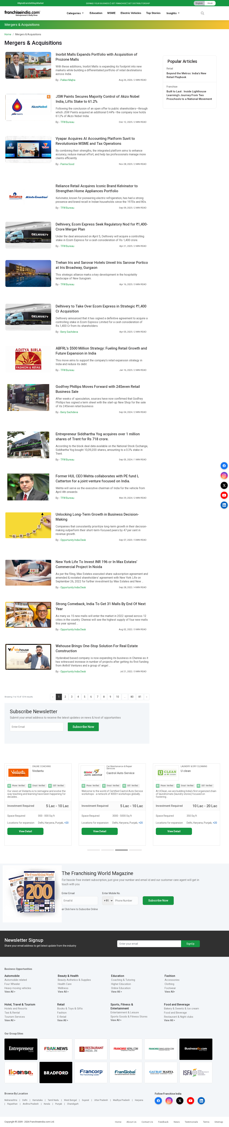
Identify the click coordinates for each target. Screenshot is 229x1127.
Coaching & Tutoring (123, 979)
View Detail (25, 831)
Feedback (163, 1122)
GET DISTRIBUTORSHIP (139, 3)
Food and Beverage (177, 1004)
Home (7, 34)
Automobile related (15, 979)
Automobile (12, 976)
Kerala (47, 1104)
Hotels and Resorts (15, 1008)
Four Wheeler (12, 984)
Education (96, 13)
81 (139, 696)
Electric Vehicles (131, 13)
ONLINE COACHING (41, 766)
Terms (206, 1122)
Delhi (24, 1100)
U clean (186, 771)
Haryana (139, 1100)
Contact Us (147, 1122)
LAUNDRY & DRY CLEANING (194, 766)
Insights (172, 13)
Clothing (169, 984)
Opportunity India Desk (73, 540)
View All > (9, 991)
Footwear (170, 988)
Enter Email (68, 893)
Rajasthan (12, 1104)
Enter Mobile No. (111, 893)
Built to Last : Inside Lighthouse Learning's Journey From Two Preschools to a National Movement (189, 95)
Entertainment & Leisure (125, 1012)
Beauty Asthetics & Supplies (74, 979)
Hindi (210, 3)
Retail (170, 68)
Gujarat (85, 1100)
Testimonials (191, 1122)
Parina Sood (67, 164)
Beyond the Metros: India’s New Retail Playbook (186, 75)
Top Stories (153, 13)
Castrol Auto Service (120, 773)
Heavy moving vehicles (17, 988)
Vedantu (38, 771)
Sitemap (219, 1122)
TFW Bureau (67, 122)
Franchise (172, 86)
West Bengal (70, 1100)
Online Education (121, 988)
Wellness (63, 988)
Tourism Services (14, 1016)
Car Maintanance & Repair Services (119, 767)
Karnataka (38, 1100)
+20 (66, 822)
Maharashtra (10, 1100)
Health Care (65, 984)
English (199, 3)
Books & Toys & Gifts (70, 1008)
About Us (131, 1122)
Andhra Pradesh (31, 1104)
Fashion (170, 976)
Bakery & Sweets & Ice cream (181, 1008)
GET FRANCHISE (118, 3)
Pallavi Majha (67, 80)
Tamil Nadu (53, 1100)
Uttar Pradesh (101, 1100)
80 (132, 696)
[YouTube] (224, 495)
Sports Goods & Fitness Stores (129, 1016)
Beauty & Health (68, 976)
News (177, 1122)
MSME (111, 13)
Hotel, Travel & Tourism (19, 1004)
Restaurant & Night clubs (178, 1016)
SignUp (190, 943)
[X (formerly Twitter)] (224, 485)
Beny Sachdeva (69, 331)
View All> (170, 991)
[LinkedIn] (224, 505)
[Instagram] (224, 475)
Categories (74, 13)
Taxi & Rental (12, 1012)
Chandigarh (73, 1104)
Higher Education (121, 984)
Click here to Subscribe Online (81, 909)
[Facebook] (224, 465)
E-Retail (61, 1016)
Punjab (58, 1104)
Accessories (172, 979)
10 (117, 696)
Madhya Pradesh (121, 1100)
